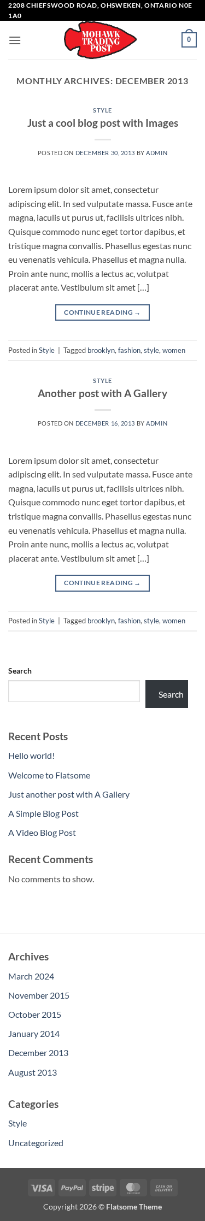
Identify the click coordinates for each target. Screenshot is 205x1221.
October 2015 (34, 1014)
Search (20, 670)
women (173, 350)
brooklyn (101, 350)
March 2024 (31, 976)
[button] (14, 40)
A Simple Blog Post (43, 813)
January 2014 (34, 1033)
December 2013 (38, 1052)
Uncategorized (35, 1142)
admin (156, 152)
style (151, 350)
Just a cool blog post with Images (102, 122)
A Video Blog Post (42, 832)
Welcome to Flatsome (49, 775)
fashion (129, 350)
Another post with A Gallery (102, 393)
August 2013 (32, 1072)
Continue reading (102, 312)
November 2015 (38, 995)
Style (102, 110)
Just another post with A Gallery (69, 794)
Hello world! (31, 755)
